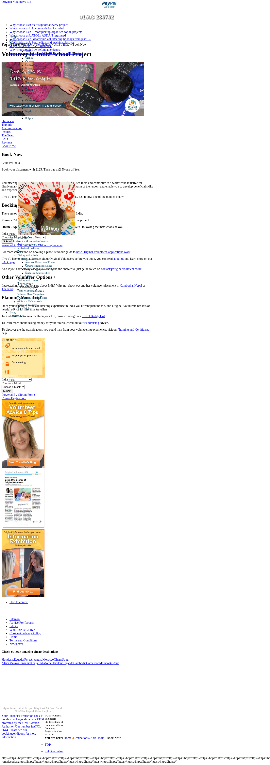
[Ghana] (31, 51)
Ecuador (19, 659)
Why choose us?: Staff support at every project (38, 24)
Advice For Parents (21, 622)
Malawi (14, 663)
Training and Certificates (133, 329)
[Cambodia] (35, 101)
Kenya (34, 663)
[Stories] (47, 298)
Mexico (104, 663)
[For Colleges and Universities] (45, 259)
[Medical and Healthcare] (39, 248)
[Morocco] (34, 47)
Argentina (36, 659)
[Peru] (30, 79)
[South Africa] (37, 65)
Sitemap (14, 619)
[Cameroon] (35, 62)
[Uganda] (33, 58)
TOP (48, 744)
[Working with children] (57, 277)
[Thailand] (33, 104)
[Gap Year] (26, 252)
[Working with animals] (38, 255)
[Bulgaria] (33, 118)
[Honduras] (35, 83)
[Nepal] (31, 111)
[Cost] (32, 238)
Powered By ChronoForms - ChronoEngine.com (19, 396)
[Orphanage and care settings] (44, 245)
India (42, 663)
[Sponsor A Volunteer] (37, 305)
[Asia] (22, 97)
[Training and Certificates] (44, 294)
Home (13, 636)
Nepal (48, 663)
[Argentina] (35, 94)
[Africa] (31, 44)
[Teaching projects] (48, 241)
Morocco (48, 659)
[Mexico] (32, 86)
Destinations (81, 738)
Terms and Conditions (23, 640)
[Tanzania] (33, 72)
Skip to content (18, 602)
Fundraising (91, 322)
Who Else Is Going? (22, 629)
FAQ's (13, 626)
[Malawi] (32, 69)
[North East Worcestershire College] (57, 273)
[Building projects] (38, 280)
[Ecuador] (33, 90)
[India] (30, 108)
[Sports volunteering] (38, 287)
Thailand (57, 663)
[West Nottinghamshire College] (54, 270)
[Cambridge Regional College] (52, 266)
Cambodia (79, 663)
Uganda (68, 663)
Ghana (58, 659)
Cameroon (92, 663)
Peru (27, 659)
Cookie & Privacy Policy (25, 633)
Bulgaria (114, 663)
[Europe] (24, 115)
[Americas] (26, 76)
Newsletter (16, 644)
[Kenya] (31, 54)
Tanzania (24, 663)
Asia (93, 738)
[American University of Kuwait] (55, 263)
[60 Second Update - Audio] (42, 302)
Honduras (8, 659)
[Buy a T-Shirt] (30, 309)
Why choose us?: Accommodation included (36, 28)
